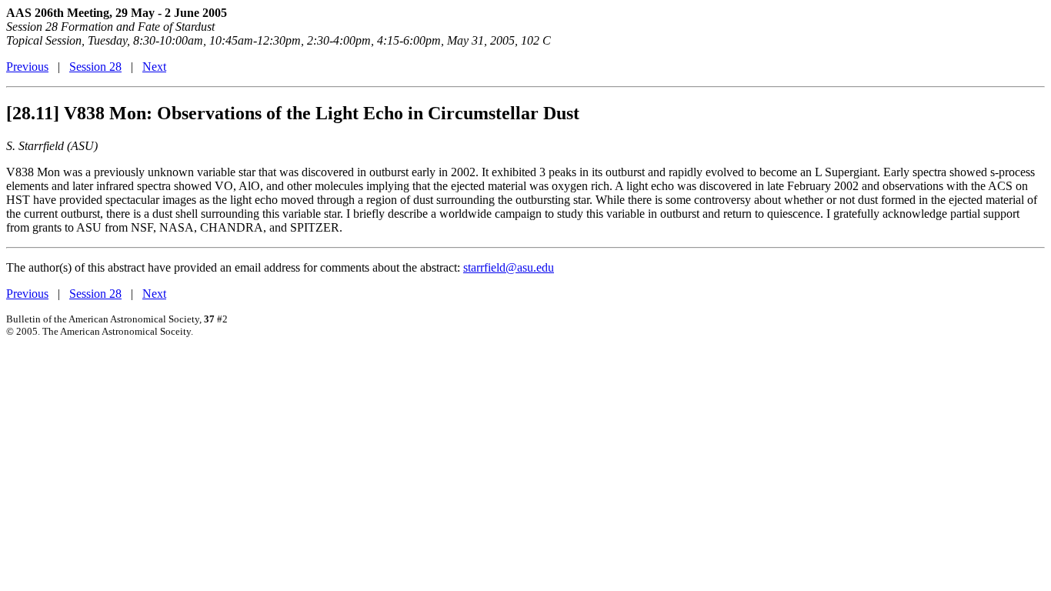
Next (154, 66)
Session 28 (95, 66)
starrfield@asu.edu (508, 267)
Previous (27, 66)
